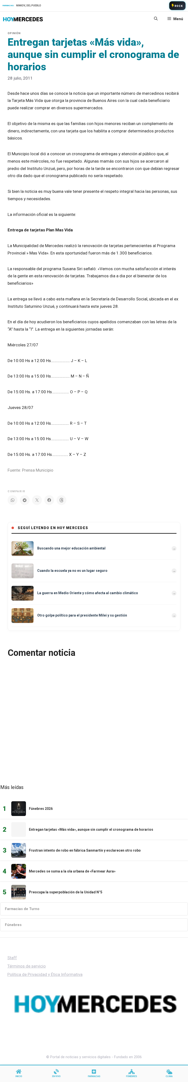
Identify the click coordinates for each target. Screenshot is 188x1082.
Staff (12, 957)
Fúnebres (13, 925)
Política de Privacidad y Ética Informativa (44, 974)
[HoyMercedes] (22, 19)
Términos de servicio (26, 966)
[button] (156, 19)
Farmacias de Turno (22, 909)
